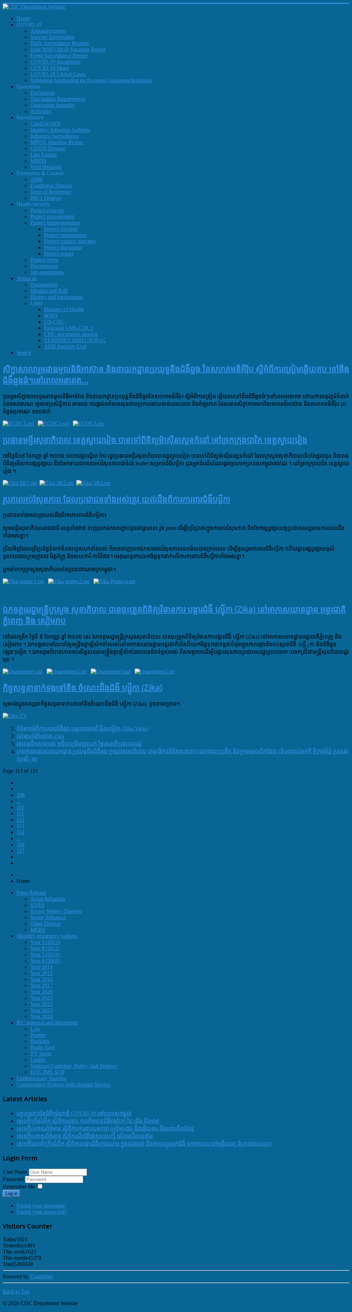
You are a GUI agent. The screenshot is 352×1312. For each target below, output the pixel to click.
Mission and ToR (49, 291)
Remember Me (19, 1187)
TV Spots (40, 1053)
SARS (37, 905)
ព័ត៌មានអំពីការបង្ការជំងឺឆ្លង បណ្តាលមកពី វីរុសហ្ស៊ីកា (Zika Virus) (82, 728)
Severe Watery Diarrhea (56, 911)
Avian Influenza (47, 899)
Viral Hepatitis (46, 167)
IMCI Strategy (46, 198)
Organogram (44, 285)
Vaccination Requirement (57, 99)
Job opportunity (47, 272)
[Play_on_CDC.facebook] (15, 716)
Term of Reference (50, 192)
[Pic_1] (18, 423)
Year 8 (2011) (45, 948)
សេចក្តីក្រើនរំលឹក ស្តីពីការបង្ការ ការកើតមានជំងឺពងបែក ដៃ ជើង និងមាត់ (87, 1121)
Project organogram (65, 235)
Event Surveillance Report (58, 55)
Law (35, 1029)
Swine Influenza (48, 917)
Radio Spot (42, 1047)
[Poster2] (68, 581)
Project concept (47, 210)
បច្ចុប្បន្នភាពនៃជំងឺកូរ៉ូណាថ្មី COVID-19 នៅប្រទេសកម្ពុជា (74, 1113)
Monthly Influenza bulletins (60, 130)
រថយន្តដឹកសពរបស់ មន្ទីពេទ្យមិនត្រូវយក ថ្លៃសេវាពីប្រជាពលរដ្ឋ (78, 744)
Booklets (40, 1041)
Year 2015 (41, 973)
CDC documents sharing (71, 334)
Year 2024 (41, 1016)
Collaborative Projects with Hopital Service (63, 1084)
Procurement (44, 266)
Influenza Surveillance (54, 136)
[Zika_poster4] (114, 581)
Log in (12, 1193)
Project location (61, 229)
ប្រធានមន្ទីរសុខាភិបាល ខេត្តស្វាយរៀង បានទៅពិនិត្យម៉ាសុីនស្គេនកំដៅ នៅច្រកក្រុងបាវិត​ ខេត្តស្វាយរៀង (155, 439)
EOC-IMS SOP (47, 1072)
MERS (37, 930)
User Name (15, 1172)
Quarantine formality (52, 105)
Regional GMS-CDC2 (68, 328)
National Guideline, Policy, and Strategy (74, 1066)
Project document (63, 247)
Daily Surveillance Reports (59, 43)
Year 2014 (41, 967)
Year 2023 (41, 1010)
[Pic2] (67, 671)
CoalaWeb (41, 1276)
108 (20, 795)
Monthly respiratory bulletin (46, 936)
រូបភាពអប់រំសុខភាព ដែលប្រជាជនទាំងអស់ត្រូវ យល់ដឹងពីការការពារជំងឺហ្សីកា (116, 499)
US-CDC (54, 322)
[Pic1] (23, 671)
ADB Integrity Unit (65, 346)
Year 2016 (41, 979)
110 (20, 807)
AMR (36, 179)
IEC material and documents (47, 1023)
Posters (38, 1035)
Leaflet (37, 1060)
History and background (56, 297)
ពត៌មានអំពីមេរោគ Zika (40, 736)
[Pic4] (155, 671)
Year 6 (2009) (45, 961)
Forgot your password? (41, 1212)
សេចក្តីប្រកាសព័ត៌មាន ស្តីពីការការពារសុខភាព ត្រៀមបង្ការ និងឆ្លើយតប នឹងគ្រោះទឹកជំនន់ (105, 1128)
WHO (50, 315)
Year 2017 (41, 985)
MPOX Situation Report (56, 142)
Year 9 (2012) (45, 942)
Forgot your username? (41, 1205)
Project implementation (55, 223)
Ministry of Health (64, 309)
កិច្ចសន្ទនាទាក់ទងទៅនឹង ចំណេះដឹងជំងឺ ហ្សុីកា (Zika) (82, 687)
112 (20, 820)
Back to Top (16, 1291)
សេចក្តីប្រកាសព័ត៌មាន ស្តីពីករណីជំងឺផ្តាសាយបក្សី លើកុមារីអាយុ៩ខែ (84, 1136)
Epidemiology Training (41, 1078)
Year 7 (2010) (45, 954)
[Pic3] (111, 671)
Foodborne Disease (51, 185)
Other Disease (45, 923)
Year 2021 (41, 998)
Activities (40, 111)
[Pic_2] (53, 423)
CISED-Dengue (47, 148)
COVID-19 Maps (49, 68)
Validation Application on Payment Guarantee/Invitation (91, 80)
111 (20, 813)
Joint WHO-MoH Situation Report (68, 49)
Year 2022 (41, 1004)
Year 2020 (41, 992)
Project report (58, 254)
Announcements (48, 31)
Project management (52, 216)
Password (14, 1179)
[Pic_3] (88, 423)
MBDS (38, 161)
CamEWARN (45, 124)
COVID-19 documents (55, 62)
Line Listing (43, 155)
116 (20, 844)
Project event (44, 260)
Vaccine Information (52, 37)
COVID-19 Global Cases (58, 74)
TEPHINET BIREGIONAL (75, 340)
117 (20, 851)
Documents (42, 93)
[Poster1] (23, 581)
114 (20, 832)
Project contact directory (70, 241)
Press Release (31, 893)
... (18, 801)
